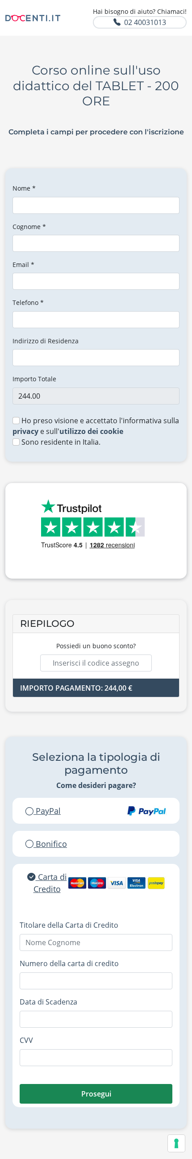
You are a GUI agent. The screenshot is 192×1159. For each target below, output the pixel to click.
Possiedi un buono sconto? (96, 646)
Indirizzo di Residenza (46, 341)
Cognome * (29, 226)
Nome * (24, 188)
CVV (26, 1040)
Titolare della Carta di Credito (69, 925)
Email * (23, 264)
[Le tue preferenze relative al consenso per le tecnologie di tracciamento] (176, 1143)
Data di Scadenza (48, 1002)
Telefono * (28, 302)
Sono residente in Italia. (60, 442)
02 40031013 (145, 22)
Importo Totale (34, 379)
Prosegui (96, 1094)
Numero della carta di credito (69, 963)
